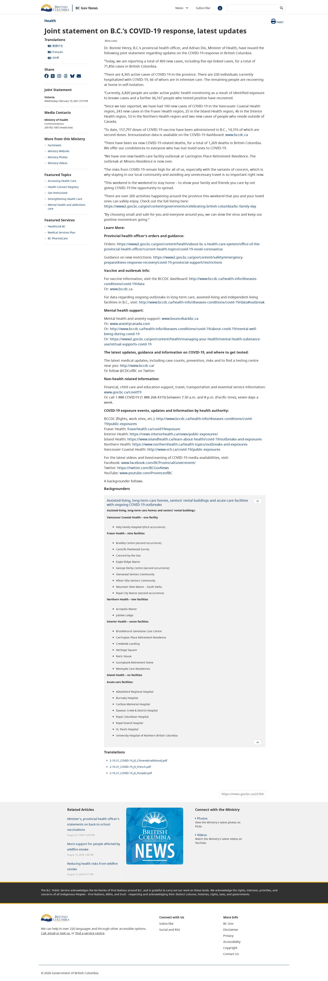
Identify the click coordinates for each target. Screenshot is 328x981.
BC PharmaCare (58, 238)
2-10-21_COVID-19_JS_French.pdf (130, 767)
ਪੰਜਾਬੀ (55, 58)
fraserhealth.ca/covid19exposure (153, 429)
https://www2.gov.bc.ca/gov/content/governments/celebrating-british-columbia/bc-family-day (180, 206)
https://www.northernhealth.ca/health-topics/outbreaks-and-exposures (190, 444)
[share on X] (53, 76)
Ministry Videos (57, 163)
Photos (202, 818)
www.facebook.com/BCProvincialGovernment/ (158, 462)
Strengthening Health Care (65, 199)
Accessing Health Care (62, 181)
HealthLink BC (56, 226)
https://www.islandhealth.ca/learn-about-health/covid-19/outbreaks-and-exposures (194, 439)
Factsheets (54, 145)
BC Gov (228, 923)
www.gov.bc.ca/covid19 (122, 392)
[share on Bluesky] (72, 76)
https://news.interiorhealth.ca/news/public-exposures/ (174, 434)
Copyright (230, 948)
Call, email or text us (55, 933)
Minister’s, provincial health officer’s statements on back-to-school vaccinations (93, 824)
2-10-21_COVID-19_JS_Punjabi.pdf (131, 773)
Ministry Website (58, 151)
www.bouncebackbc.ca (180, 318)
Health (50, 20)
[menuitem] (186, 923)
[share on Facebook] (46, 76)
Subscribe (203, 8)
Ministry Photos (58, 157)
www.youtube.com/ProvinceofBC (146, 473)
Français (57, 52)
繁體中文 (57, 46)
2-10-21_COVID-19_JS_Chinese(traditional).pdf (138, 760)
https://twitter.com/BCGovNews (143, 467)
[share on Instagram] (59, 76)
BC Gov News (87, 8)
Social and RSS (169, 930)
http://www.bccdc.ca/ (137, 365)
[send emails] (78, 76)
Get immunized (57, 193)
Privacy (228, 936)
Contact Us (231, 954)
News (180, 8)
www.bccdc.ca (236, 134)
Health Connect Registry (63, 187)
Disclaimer (230, 930)
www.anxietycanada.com (130, 323)
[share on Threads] (66, 76)
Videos (202, 835)
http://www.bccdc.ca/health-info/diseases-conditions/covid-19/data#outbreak (202, 302)
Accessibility (231, 942)
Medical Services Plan (61, 232)
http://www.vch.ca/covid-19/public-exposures (183, 449)
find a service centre (89, 933)
